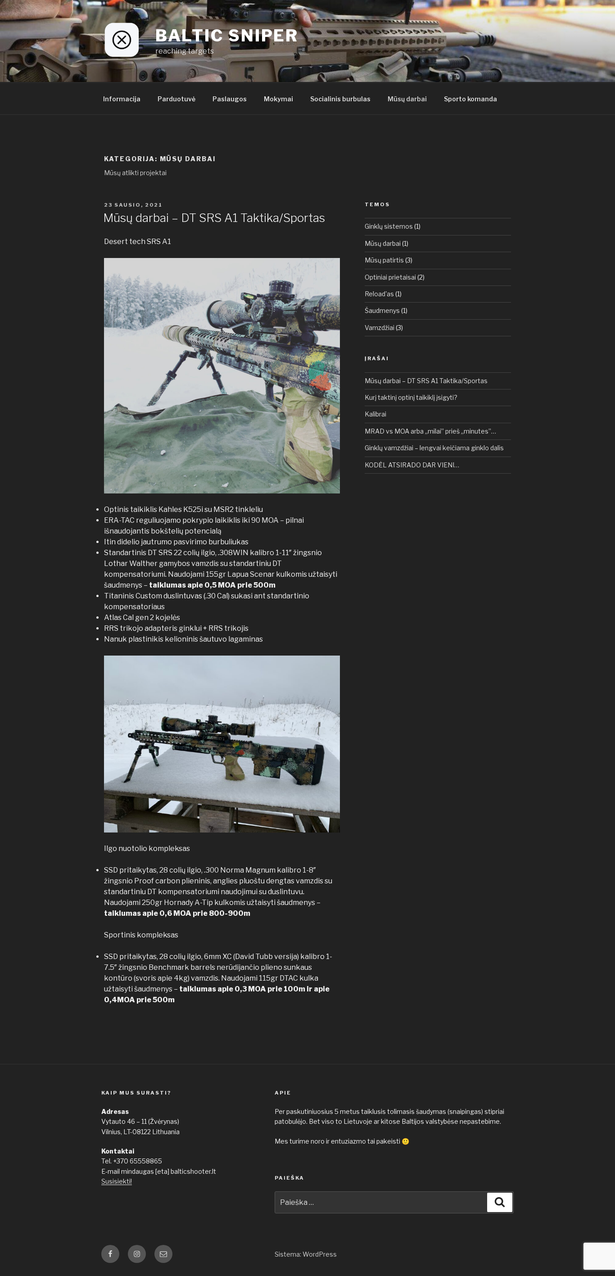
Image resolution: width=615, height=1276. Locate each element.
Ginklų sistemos (389, 226)
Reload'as (379, 294)
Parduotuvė (176, 99)
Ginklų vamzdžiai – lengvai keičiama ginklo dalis (434, 448)
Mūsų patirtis (384, 260)
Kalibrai (375, 414)
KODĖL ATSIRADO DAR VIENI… (412, 465)
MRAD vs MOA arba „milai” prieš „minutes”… (430, 431)
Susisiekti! (116, 1181)
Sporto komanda (470, 99)
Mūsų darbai (407, 99)
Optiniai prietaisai (390, 277)
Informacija (121, 99)
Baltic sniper (226, 35)
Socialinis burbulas (340, 99)
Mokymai (278, 99)
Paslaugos (230, 99)
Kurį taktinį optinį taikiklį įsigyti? (411, 397)
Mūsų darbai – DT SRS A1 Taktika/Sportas (214, 218)
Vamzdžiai (379, 327)
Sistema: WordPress (306, 1254)
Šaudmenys (382, 310)
